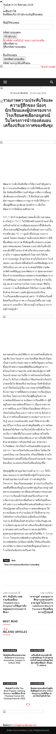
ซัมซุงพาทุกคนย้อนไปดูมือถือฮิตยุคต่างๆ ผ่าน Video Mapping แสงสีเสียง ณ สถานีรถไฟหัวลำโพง (41, 692)
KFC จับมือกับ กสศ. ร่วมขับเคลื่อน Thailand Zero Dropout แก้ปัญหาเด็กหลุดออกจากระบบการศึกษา (15, 604)
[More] (40, 133)
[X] (13, 133)
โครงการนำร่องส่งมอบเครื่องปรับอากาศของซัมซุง (21, 565)
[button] (5, 82)
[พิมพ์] (33, 133)
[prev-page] (4, 629)
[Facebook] (6, 133)
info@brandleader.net (25, 725)
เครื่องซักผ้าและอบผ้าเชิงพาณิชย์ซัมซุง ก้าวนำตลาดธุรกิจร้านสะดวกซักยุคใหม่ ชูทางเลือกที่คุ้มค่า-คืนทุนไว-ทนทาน (41, 660)
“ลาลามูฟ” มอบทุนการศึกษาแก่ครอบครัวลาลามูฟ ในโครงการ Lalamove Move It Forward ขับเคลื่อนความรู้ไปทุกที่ (41, 604)
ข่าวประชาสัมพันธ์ (10, 650)
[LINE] (20, 133)
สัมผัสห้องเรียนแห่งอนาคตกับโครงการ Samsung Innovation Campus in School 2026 (14, 659)
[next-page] (29, 704)
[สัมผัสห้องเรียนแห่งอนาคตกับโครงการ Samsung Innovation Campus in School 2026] (14, 645)
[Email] (27, 133)
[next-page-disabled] (7, 629)
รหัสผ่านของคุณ (12, 32)
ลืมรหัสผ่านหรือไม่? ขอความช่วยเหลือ (23, 40)
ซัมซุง (13, 560)
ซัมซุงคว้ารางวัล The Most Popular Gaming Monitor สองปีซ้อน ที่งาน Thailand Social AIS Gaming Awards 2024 (14, 693)
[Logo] (20, 88)
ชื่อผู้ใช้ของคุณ (11, 22)
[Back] (4, 8)
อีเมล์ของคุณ (10, 55)
